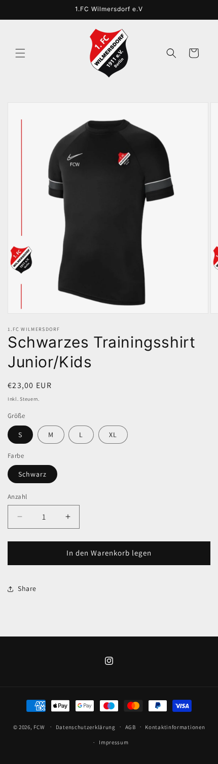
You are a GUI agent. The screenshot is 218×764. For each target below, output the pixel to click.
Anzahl (17, 496)
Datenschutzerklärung (86, 727)
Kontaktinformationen (175, 727)
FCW (39, 726)
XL (113, 434)
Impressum (113, 742)
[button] (20, 53)
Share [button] (27, 588)
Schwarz (32, 474)
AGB (130, 727)
